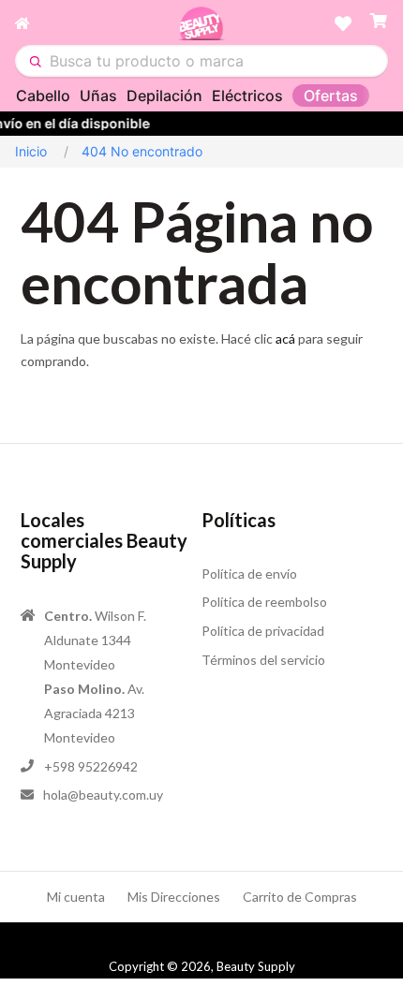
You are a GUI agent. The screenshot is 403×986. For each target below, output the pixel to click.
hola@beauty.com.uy (103, 794)
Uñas (98, 95)
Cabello (43, 95)
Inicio (31, 151)
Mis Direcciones (173, 897)
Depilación (164, 95)
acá (285, 338)
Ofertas (331, 95)
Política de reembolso (264, 602)
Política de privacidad (263, 631)
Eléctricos (247, 95)
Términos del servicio (263, 660)
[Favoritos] (343, 23)
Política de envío (249, 573)
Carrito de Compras (300, 897)
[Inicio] (96, 23)
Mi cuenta (76, 897)
